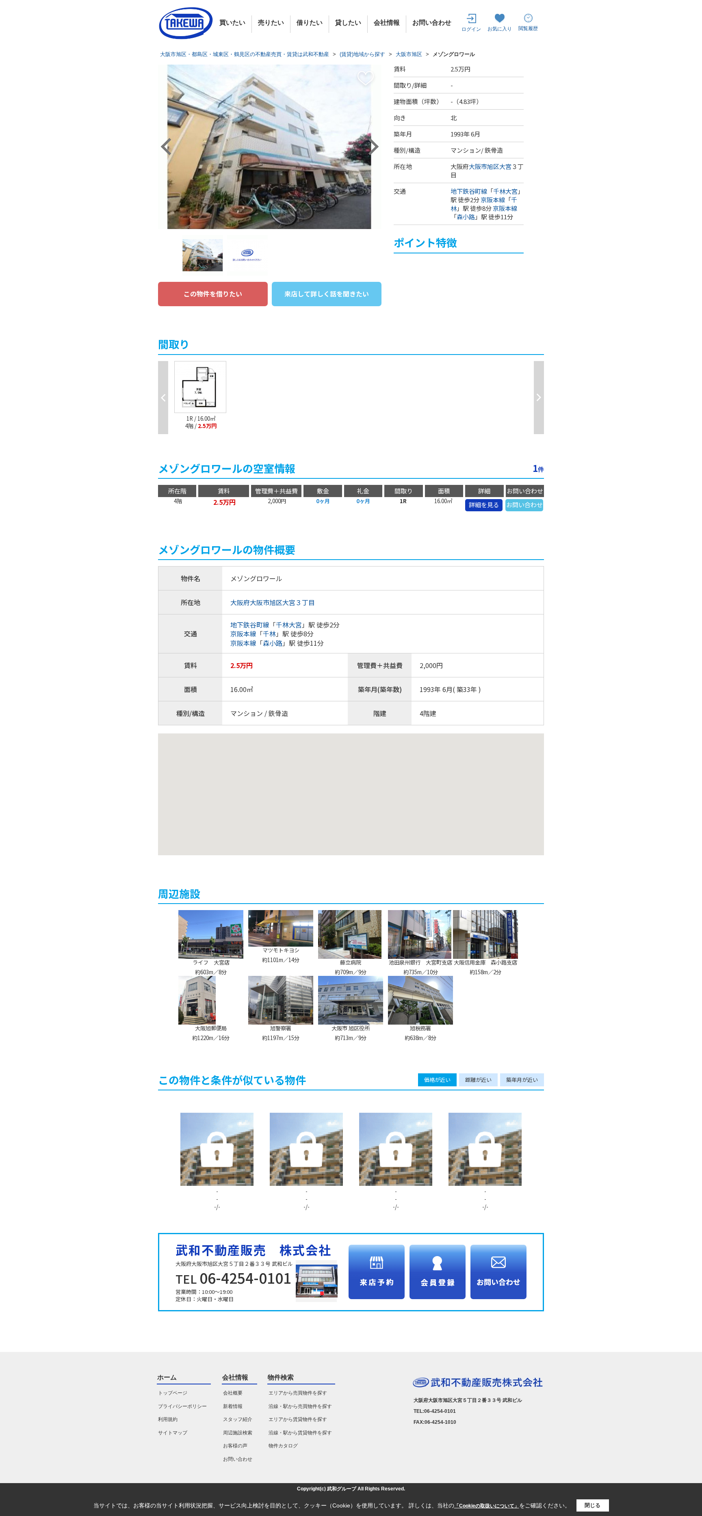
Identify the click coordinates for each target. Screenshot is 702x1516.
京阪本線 (493, 199)
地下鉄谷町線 (469, 191)
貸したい (348, 22)
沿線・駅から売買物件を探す (300, 1406)
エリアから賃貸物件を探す (298, 1419)
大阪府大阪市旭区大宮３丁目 (272, 602)
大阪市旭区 (484, 166)
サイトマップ (172, 1433)
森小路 (466, 216)
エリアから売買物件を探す (298, 1393)
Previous (169, 146)
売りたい (271, 22)
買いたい (232, 22)
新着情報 (233, 1406)
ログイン (471, 29)
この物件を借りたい (213, 293)
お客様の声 (235, 1446)
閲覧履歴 (528, 28)
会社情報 (387, 22)
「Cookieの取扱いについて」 (486, 1506)
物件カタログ (283, 1446)
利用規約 (168, 1419)
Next (370, 146)
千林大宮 (505, 191)
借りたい (310, 22)
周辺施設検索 (237, 1433)
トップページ (172, 1393)
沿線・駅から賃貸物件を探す (300, 1433)
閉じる (592, 1505)
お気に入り (500, 29)
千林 (269, 633)
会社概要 (233, 1393)
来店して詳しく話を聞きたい (326, 293)
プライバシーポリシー (182, 1406)
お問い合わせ (431, 22)
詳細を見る (484, 504)
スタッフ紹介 (237, 1419)
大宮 (505, 166)
